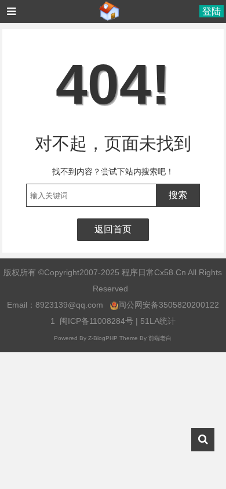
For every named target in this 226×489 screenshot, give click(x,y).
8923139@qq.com (69, 304)
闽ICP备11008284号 (96, 321)
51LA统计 (158, 321)
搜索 (178, 195)
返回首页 (113, 229)
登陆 (211, 11)
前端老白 (160, 338)
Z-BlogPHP (103, 338)
